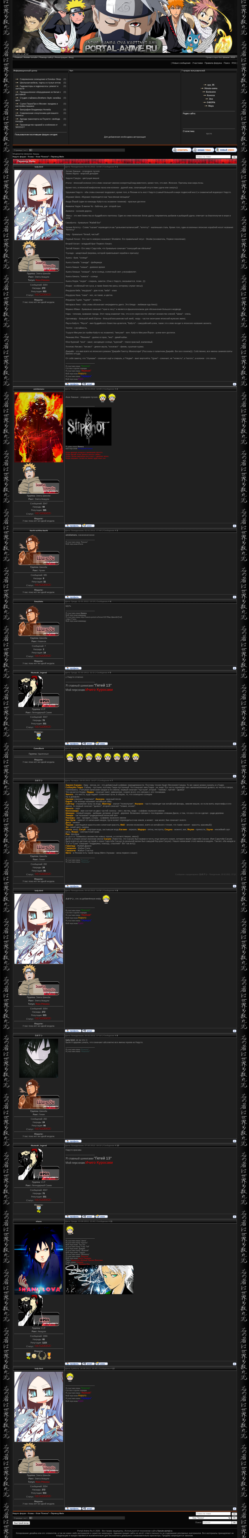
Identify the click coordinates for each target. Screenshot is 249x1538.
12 (113, 1368)
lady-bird (39, 167)
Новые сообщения (181, 63)
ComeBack (39, 748)
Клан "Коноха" (42, 157)
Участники (197, 63)
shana (39, 1221)
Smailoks (38, 601)
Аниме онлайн (31, 57)
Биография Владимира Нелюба (35, 109)
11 (111, 1221)
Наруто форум (19, 157)
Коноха (36, 154)
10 (118, 1145)
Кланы (31, 157)
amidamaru (38, 389)
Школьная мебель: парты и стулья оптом (40, 82)
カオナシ (39, 780)
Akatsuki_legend (39, 673)
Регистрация (61, 57)
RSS (233, 57)
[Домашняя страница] (88, 525)
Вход (71, 57)
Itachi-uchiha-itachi (39, 530)
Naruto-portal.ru (164, 1531)
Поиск (227, 63)
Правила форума (213, 63)
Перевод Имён (57, 157)
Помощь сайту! (46, 57)
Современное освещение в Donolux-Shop (40, 79)
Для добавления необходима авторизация (125, 137)
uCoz (26, 54)
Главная (18, 57)
